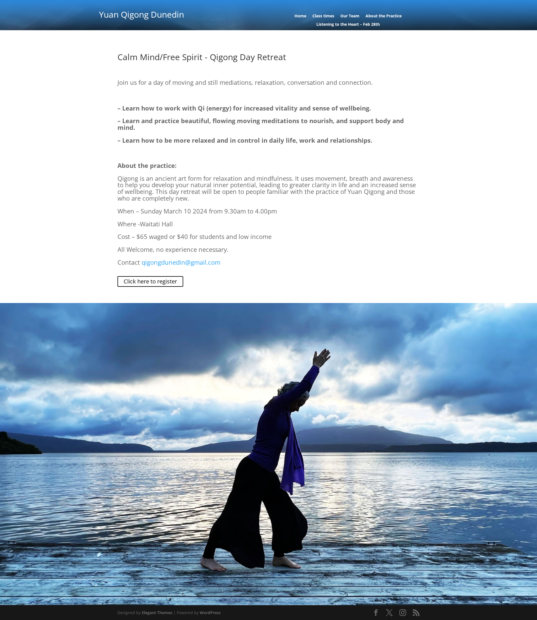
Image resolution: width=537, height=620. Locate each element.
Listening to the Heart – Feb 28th (348, 24)
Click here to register (150, 281)
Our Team (349, 16)
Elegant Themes (157, 612)
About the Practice (384, 16)
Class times (323, 16)
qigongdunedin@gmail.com (181, 262)
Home (300, 16)
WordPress (210, 612)
